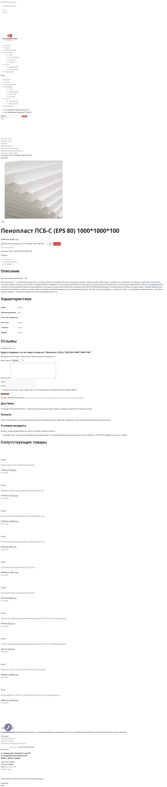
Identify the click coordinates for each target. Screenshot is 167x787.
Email (3, 386)
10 (18, 317)
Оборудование (10, 50)
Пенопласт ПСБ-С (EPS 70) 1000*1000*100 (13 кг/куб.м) (23, 669)
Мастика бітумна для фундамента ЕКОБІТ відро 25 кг (23, 516)
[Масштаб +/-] (7, 783)
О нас (11, 55)
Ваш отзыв (5, 378)
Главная (4, 143)
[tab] (85, 259)
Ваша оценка (6, 360)
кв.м (19, 312)
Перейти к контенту (8, 2)
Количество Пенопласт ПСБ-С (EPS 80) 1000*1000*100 (24, 243)
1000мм (20, 307)
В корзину (57, 244)
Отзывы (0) (9, 264)
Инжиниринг (13, 67)
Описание (8, 259)
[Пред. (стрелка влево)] (1, 785)
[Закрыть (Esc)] (1, 783)
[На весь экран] (5, 783)
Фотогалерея (13, 57)
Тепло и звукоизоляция (10, 148)
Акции (7, 48)
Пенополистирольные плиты (12, 151)
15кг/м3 (20, 322)
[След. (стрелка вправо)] (3, 785)
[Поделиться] (3, 783)
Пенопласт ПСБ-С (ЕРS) (9, 153)
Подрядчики (9, 72)
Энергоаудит (13, 69)
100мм (19, 327)
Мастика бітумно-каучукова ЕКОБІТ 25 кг (18, 567)
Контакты (12, 60)
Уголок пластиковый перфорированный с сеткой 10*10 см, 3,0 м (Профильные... (34, 618)
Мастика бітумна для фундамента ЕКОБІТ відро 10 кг (23, 541)
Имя (3, 382)
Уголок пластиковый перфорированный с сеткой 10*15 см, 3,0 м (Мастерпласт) (33, 644)
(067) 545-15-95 (10, 767)
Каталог (8, 45)
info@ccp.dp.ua (6, 769)
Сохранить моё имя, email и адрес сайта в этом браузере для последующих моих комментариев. (40, 390)
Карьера (12, 62)
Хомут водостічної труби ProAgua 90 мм (17, 465)
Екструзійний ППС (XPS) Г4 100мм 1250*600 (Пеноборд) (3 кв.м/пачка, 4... (30, 695)
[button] (83, 75)
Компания (8, 52)
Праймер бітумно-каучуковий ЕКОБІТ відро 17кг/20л (22, 490)
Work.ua (13, 747)
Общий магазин (7, 146)
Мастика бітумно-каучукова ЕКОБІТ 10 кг (18, 593)
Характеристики (11, 261)
